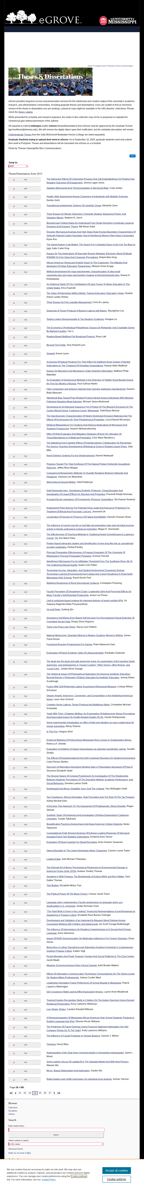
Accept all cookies (116, 1170)
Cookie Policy (49, 1179)
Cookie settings (79, 1176)
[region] (72, 1174)
